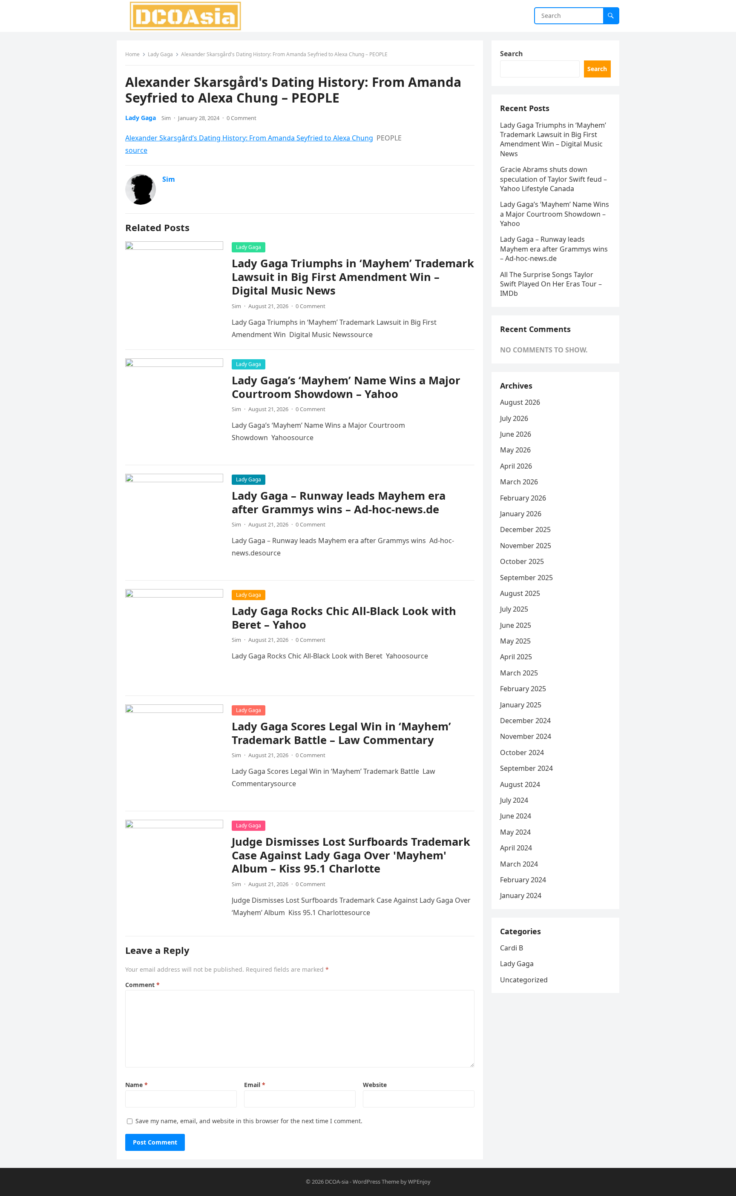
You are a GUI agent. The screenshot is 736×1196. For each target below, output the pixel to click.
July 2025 (514, 609)
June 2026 (515, 434)
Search (511, 53)
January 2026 (520, 513)
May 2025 (515, 641)
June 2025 (515, 625)
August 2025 (520, 593)
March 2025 (519, 673)
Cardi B (511, 948)
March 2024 (519, 864)
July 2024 (514, 800)
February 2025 (523, 688)
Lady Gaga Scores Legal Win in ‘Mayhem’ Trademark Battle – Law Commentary (341, 733)
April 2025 (516, 656)
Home (132, 54)
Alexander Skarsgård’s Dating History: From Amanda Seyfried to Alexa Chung (249, 138)
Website (375, 1085)
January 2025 (520, 705)
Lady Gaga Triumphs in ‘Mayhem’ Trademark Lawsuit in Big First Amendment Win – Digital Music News (353, 277)
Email (254, 1085)
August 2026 (520, 402)
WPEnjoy (419, 1181)
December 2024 (525, 720)
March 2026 (519, 481)
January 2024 (520, 895)
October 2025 (522, 561)
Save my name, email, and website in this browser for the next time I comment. (248, 1121)
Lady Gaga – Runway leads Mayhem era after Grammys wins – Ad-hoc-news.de (339, 502)
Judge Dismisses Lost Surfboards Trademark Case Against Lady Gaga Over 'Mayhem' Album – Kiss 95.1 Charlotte (351, 855)
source (136, 150)
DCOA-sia (336, 1181)
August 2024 (520, 784)
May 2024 (515, 832)
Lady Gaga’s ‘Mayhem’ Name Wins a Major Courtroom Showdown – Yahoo (346, 387)
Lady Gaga (160, 54)
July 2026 (514, 418)
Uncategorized (524, 979)
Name (136, 1085)
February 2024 (523, 879)
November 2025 (525, 545)
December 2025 (525, 529)
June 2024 (515, 816)
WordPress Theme (376, 1181)
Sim (166, 118)
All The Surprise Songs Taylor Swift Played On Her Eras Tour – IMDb (551, 284)
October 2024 (522, 752)
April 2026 (516, 466)
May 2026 (515, 450)
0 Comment (241, 118)
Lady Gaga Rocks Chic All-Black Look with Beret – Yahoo (344, 618)
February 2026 (523, 498)
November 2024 (525, 736)
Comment (142, 985)
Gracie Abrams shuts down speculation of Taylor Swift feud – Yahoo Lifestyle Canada (553, 179)
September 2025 (526, 577)
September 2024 (526, 768)
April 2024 (516, 848)
